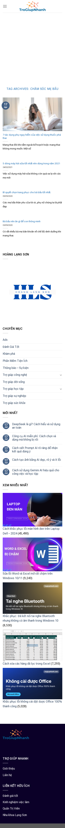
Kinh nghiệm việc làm (16, 802)
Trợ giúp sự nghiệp (14, 396)
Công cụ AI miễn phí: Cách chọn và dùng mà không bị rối (34, 437)
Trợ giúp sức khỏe (14, 403)
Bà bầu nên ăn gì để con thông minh (21, 221)
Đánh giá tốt (10, 796)
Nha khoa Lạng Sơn (15, 815)
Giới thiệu (9, 768)
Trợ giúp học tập (13, 388)
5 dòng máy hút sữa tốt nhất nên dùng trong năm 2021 (31, 163)
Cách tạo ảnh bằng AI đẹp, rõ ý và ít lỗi (36, 459)
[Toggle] (60, 375)
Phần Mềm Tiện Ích (15, 361)
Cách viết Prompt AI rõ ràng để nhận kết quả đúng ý (35, 449)
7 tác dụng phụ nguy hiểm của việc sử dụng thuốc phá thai (32, 136)
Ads (5, 339)
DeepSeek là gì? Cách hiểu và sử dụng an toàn (36, 425)
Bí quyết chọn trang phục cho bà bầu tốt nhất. (27, 192)
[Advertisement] (32, 47)
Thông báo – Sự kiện (16, 368)
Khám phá (9, 353)
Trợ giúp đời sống (14, 382)
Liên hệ (7, 775)
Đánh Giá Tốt (11, 347)
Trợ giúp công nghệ (15, 375)
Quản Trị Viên (11, 808)
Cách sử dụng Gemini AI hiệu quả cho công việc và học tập (35, 472)
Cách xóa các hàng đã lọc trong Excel (26, 663)
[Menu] (5, 6)
